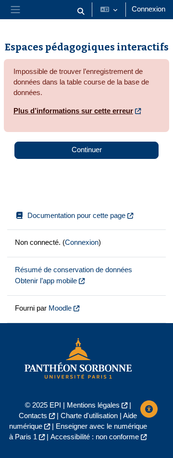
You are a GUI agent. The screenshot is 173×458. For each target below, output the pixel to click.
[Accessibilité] (149, 409)
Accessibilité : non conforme (94, 437)
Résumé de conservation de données (73, 270)
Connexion (148, 9)
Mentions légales (93, 405)
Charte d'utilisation (89, 416)
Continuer (87, 150)
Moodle (60, 308)
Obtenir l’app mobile (46, 281)
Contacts (33, 416)
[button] (80, 11)
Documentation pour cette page (76, 215)
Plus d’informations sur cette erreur (73, 111)
